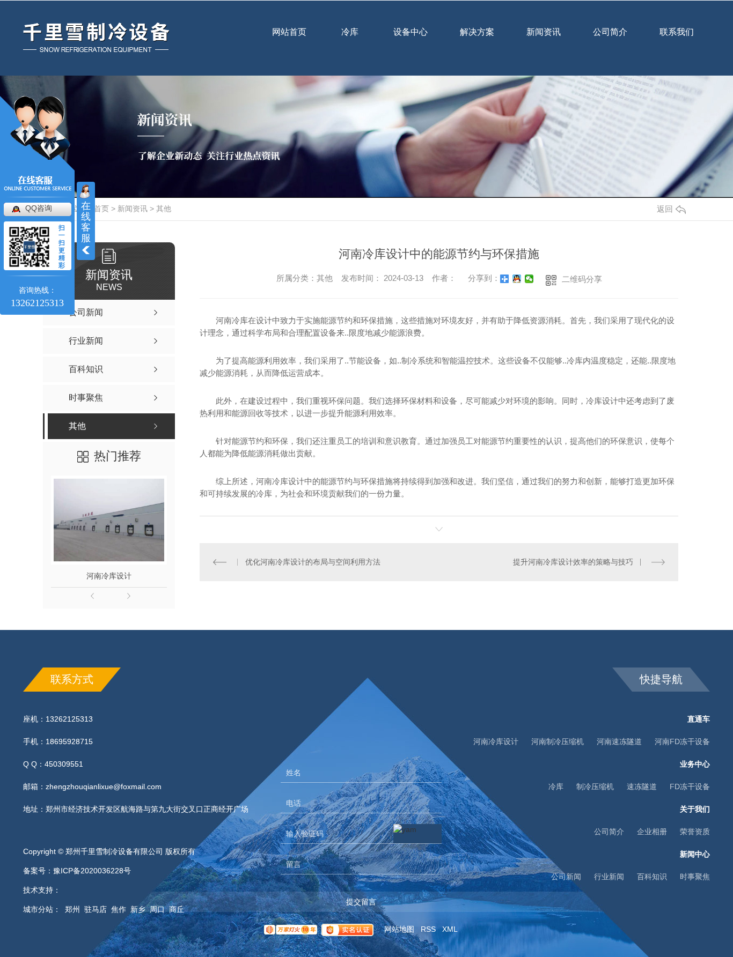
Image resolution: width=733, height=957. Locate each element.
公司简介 (610, 38)
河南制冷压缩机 (557, 741)
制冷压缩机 (595, 786)
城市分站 (38, 909)
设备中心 (410, 38)
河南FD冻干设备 (682, 741)
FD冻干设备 (690, 786)
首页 (101, 208)
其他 (163, 208)
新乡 (137, 909)
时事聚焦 (695, 876)
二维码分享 (582, 279)
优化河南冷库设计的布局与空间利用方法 (312, 562)
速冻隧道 (642, 786)
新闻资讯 (543, 38)
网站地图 (399, 929)
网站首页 (289, 38)
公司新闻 (566, 876)
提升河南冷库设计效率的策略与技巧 (573, 562)
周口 (157, 909)
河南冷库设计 (108, 576)
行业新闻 (609, 876)
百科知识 (652, 876)
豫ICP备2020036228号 (92, 870)
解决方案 (477, 31)
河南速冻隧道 (619, 741)
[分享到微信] (529, 279)
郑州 (72, 909)
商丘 (176, 909)
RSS (428, 929)
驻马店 (95, 909)
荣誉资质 (695, 831)
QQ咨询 (38, 208)
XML (450, 929)
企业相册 (652, 831)
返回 (665, 208)
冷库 (350, 38)
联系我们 (676, 38)
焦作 (118, 909)
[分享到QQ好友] (517, 279)
